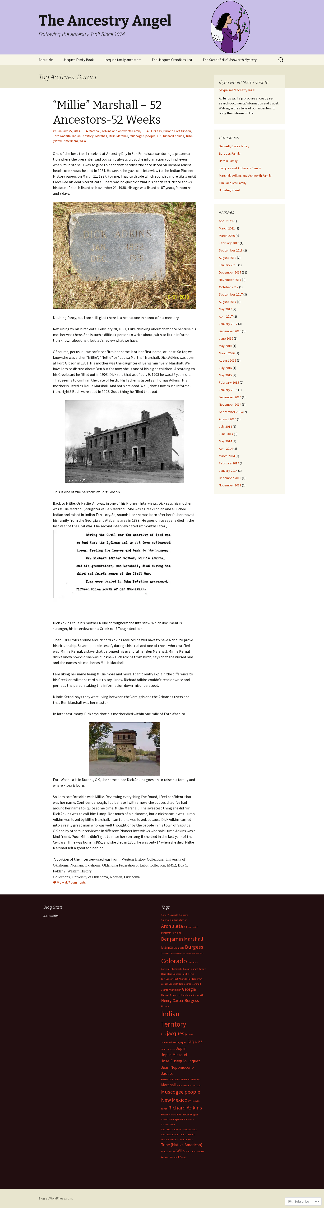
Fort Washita (62, 136)
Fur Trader (193, 978)
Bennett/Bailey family (234, 146)
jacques (175, 1033)
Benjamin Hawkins (171, 932)
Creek (179, 968)
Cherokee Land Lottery (182, 953)
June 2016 (226, 338)
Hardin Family (228, 161)
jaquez (195, 1041)
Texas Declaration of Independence (179, 1129)
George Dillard (176, 983)
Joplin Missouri (174, 1054)
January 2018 (228, 265)
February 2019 (229, 243)
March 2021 (227, 228)
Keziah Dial (167, 1079)
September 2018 (231, 250)
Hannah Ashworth (170, 995)
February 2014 (229, 463)
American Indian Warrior (174, 919)
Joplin (181, 1048)
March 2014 (227, 456)
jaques (183, 1042)
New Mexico (174, 1099)
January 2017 (228, 324)
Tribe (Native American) (181, 1144)
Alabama (183, 914)
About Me (46, 60)
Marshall (101, 136)
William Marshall (170, 1157)
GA (200, 978)
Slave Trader (167, 1119)
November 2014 (230, 404)
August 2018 (227, 258)
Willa (82, 141)
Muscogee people (143, 136)
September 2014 (231, 412)
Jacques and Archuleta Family (240, 168)
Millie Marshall (118, 136)
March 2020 (227, 236)
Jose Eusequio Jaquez (180, 1061)
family (202, 968)
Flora (163, 973)
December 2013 (230, 478)
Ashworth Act (191, 927)
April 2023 (226, 221)
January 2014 (228, 470)
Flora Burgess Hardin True (180, 973)
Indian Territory (83, 136)
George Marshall (192, 983)
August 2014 (227, 419)
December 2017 (230, 272)
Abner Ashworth (169, 914)
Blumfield (179, 947)
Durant (168, 131)
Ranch (164, 1108)
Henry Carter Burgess (180, 1000)
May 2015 (225, 375)
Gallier (164, 983)
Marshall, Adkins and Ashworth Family (115, 131)
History (165, 1006)
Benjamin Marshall (182, 938)
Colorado (174, 961)
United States (168, 1151)
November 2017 (230, 280)
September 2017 (231, 294)
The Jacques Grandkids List (172, 60)
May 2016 (225, 346)
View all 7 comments (71, 882)
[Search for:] (281, 60)
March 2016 (227, 353)
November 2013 (230, 485)
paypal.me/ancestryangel (238, 90)
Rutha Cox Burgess (188, 1114)
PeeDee (195, 1100)
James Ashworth (170, 1042)
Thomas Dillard (187, 1134)
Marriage (195, 1079)
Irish (163, 1034)
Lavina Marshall (182, 1079)
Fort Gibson (182, 131)
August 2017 (227, 302)
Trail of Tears (186, 1139)
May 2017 (225, 309)
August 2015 (227, 360)
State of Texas (168, 1124)
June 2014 (226, 434)
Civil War (199, 953)
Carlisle (165, 953)
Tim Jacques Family (232, 183)
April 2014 (226, 448)
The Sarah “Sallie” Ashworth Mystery (230, 60)
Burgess (156, 131)
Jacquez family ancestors (122, 60)
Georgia (189, 989)
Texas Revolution (170, 1134)
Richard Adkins (173, 136)
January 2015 (228, 390)
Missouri (197, 1085)
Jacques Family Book (78, 60)
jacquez (189, 1034)
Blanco (167, 947)
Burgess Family (230, 153)
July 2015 (225, 368)
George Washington (171, 989)
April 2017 (226, 316)
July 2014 (225, 426)
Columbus (193, 962)
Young (183, 1157)
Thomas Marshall (170, 1139)
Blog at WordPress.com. (56, 1198)
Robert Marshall (169, 1114)
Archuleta (172, 926)
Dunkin (186, 968)
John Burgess (168, 1049)
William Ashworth (194, 1151)
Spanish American (184, 1119)
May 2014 (225, 441)
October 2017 (228, 287)
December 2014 (230, 397)
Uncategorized (229, 190)
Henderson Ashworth (192, 995)
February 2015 (229, 382)
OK (159, 136)
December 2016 (230, 331)
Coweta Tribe (168, 968)
